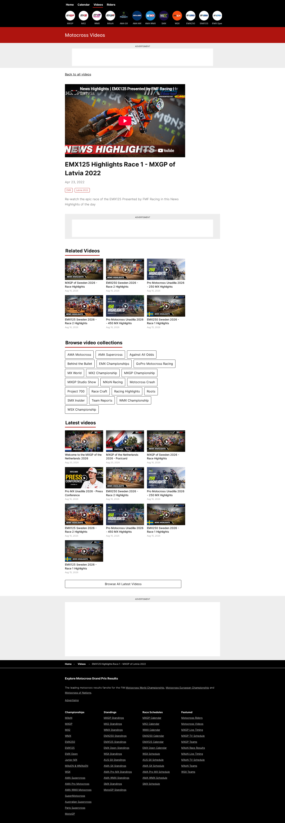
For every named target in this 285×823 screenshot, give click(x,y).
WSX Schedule (151, 753)
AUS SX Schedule (153, 759)
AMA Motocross (79, 354)
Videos (98, 4)
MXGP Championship (139, 373)
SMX (164, 23)
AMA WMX (150, 23)
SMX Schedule (151, 783)
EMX (68, 190)
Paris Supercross (75, 807)
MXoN (110, 23)
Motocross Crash (142, 382)
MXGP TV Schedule (193, 735)
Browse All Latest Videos (123, 584)
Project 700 (76, 391)
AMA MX (137, 23)
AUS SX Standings (115, 759)
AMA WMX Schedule (154, 777)
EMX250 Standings (115, 735)
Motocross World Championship (145, 687)
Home (70, 4)
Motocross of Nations (78, 692)
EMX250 (190, 23)
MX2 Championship (103, 373)
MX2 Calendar (150, 723)
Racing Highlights (127, 391)
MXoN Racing (113, 382)
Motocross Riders (192, 717)
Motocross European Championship (187, 687)
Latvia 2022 (82, 190)
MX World (74, 373)
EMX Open (217, 23)
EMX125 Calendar (153, 741)
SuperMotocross (75, 795)
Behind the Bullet (79, 364)
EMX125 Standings (115, 741)
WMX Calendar (151, 729)
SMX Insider (76, 400)
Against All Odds (142, 354)
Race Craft (99, 391)
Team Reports (102, 400)
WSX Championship (81, 409)
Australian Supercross (78, 801)
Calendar (84, 4)
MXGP (70, 23)
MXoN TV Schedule (193, 759)
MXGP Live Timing (192, 729)
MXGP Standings (114, 717)
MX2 (83, 23)
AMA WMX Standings (116, 777)
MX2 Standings (113, 723)
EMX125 (204, 23)
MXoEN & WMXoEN (76, 765)
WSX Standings (113, 753)
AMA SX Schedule (153, 765)
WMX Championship (134, 400)
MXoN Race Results (193, 747)
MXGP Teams (189, 741)
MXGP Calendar (151, 717)
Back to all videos (78, 74)
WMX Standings (113, 729)
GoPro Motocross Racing (154, 364)
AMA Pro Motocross (77, 783)
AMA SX (124, 23)
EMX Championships (114, 364)
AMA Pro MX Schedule (156, 771)
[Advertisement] (142, 57)
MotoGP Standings (115, 789)
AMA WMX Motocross (78, 789)
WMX (97, 23)
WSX (177, 23)
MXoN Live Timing (192, 753)
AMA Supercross (110, 354)
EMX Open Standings (116, 747)
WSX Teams (188, 771)
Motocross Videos (192, 723)
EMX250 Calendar (153, 735)
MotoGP (70, 813)
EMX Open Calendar (154, 747)
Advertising (72, 700)
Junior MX (71, 759)
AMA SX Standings (115, 765)
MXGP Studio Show (81, 382)
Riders (111, 4)
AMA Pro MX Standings (118, 771)
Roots (151, 391)
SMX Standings (113, 783)
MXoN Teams (189, 765)
